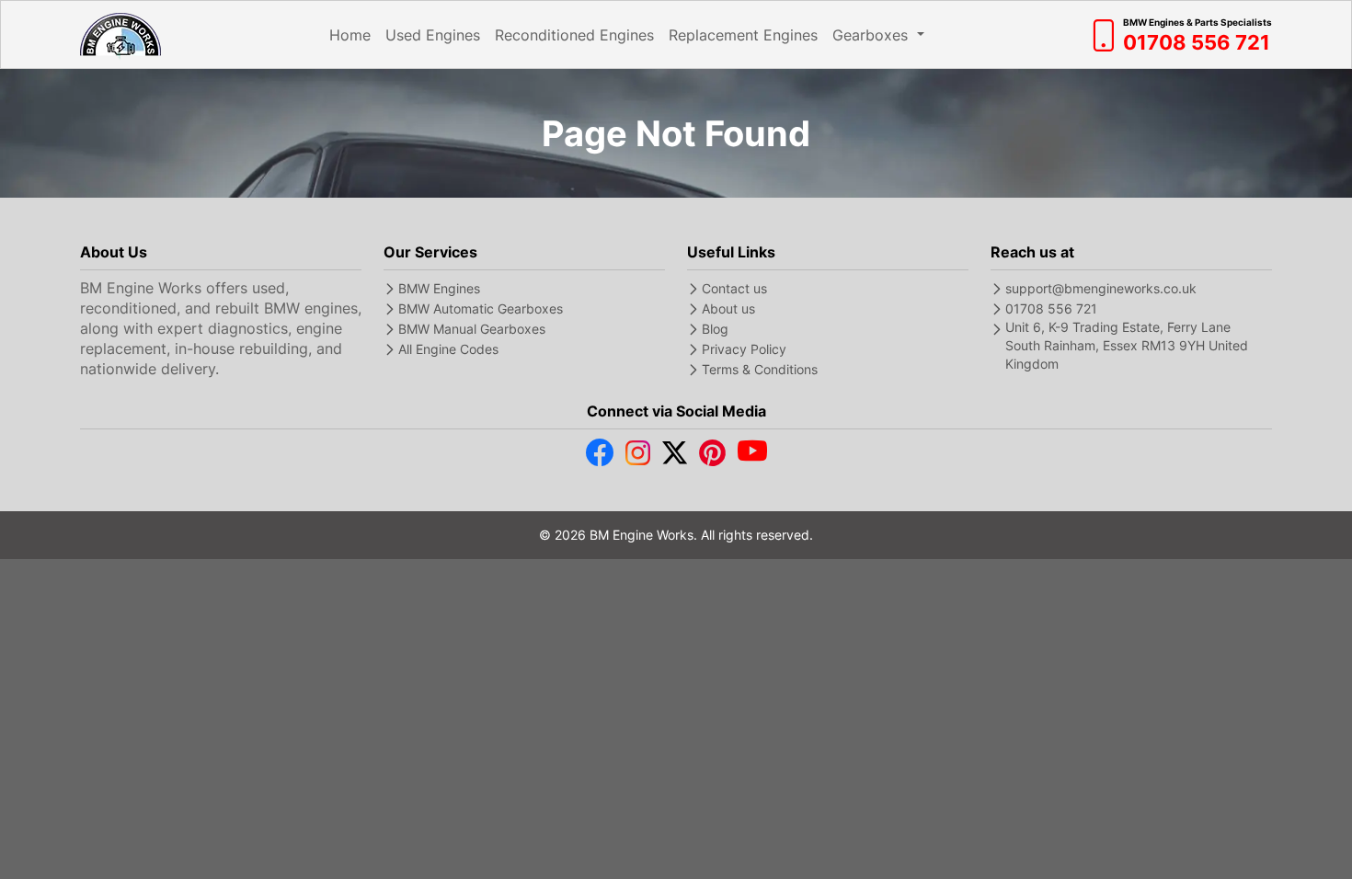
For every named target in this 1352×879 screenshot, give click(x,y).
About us (728, 308)
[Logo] (120, 34)
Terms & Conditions (760, 369)
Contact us (734, 288)
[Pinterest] (712, 457)
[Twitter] (674, 457)
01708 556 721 (1051, 308)
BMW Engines (439, 288)
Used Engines (432, 35)
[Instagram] (637, 457)
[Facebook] (599, 457)
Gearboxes (872, 35)
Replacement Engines (743, 35)
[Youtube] (752, 457)
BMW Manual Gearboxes (471, 329)
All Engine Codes (448, 349)
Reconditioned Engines (574, 35)
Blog (715, 329)
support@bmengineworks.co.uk (1101, 288)
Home (350, 35)
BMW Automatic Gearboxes (480, 308)
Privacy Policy (744, 349)
